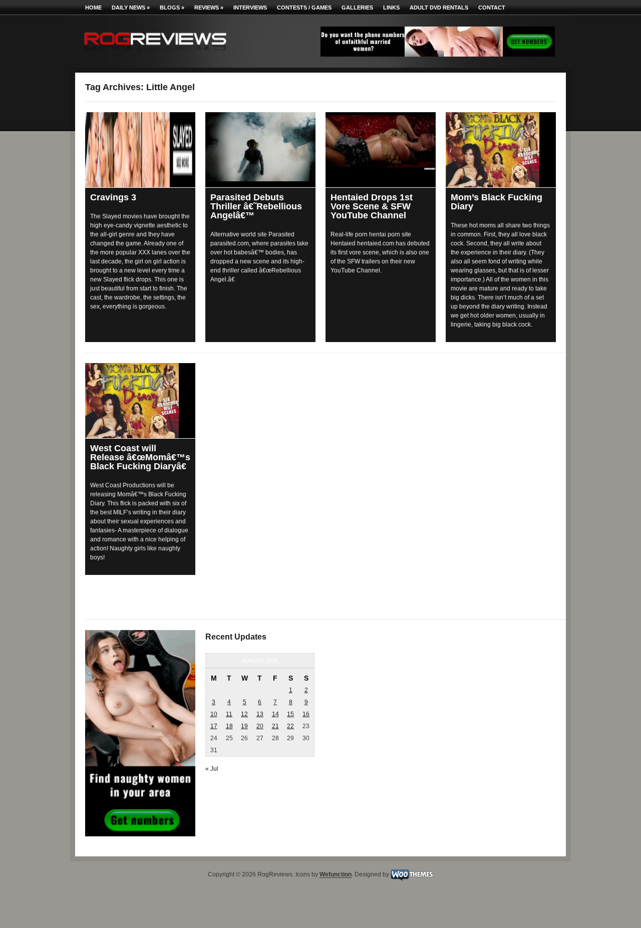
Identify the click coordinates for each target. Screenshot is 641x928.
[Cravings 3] (140, 149)
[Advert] (437, 54)
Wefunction (335, 874)
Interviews (250, 8)
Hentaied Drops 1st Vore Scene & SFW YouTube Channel (372, 206)
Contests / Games (304, 8)
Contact (491, 8)
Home (93, 8)
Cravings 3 (113, 197)
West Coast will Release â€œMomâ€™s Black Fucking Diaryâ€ (140, 457)
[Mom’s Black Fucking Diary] (501, 149)
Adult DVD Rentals (439, 8)
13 (259, 714)
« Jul (211, 768)
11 (229, 714)
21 (275, 726)
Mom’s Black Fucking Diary (496, 201)
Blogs (172, 8)
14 (275, 714)
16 (305, 714)
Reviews (208, 8)
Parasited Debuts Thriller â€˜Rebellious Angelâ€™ (256, 206)
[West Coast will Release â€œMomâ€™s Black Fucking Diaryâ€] (140, 400)
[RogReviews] (155, 53)
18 (229, 726)
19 (244, 726)
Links (391, 8)
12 (244, 714)
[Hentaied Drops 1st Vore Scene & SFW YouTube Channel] (381, 141)
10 (213, 714)
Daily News (131, 8)
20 (259, 726)
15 (290, 714)
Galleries (357, 8)
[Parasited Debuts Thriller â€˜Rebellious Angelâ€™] (260, 146)
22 (290, 726)
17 (213, 726)
